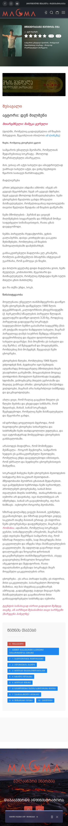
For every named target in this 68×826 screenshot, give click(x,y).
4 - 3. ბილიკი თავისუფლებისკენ (27, 671)
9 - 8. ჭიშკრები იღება (21, 700)
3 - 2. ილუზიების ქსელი (22, 665)
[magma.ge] (18, 12)
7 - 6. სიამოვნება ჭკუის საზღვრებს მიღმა (32, 688)
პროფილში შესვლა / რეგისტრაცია (46, 3)
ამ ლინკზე (52, 135)
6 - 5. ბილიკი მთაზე (20, 682)
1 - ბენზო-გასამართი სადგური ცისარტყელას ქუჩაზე (26, 651)
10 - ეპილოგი (45, 700)
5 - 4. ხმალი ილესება (20, 677)
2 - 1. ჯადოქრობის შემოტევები (26, 659)
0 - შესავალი (16, 644)
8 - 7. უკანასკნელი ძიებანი (24, 694)
